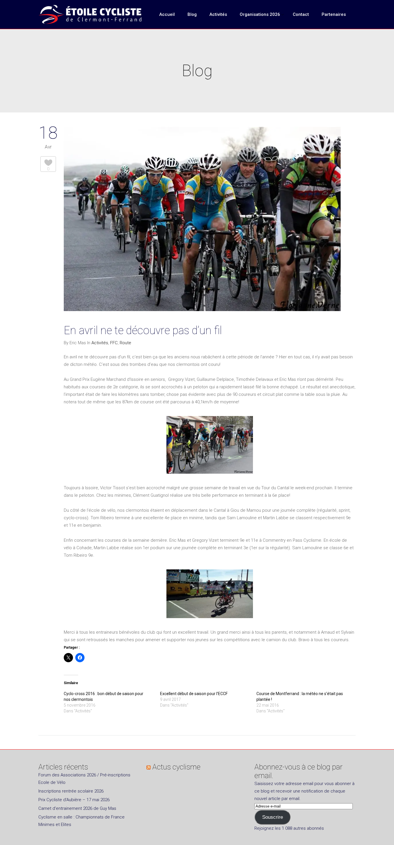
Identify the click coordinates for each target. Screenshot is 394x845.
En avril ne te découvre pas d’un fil (143, 330)
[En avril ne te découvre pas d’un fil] (202, 220)
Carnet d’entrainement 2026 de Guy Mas (77, 808)
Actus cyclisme (176, 767)
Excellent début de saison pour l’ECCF (194, 693)
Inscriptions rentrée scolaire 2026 (71, 791)
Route (125, 342)
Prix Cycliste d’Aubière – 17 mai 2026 (74, 799)
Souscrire (272, 817)
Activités (99, 342)
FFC (114, 342)
